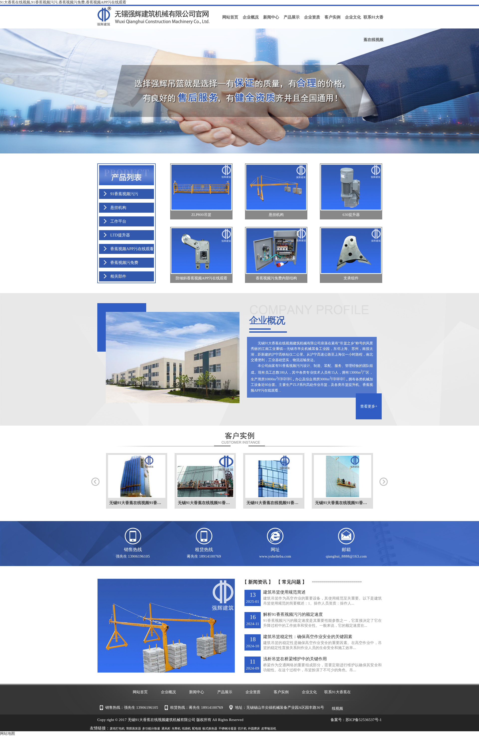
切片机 (242, 728)
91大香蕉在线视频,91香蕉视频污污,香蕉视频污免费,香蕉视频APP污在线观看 (63, 2)
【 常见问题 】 (291, 582)
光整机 (176, 728)
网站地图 (7, 734)
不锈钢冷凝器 (228, 728)
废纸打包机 (117, 728)
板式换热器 (209, 728)
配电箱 (196, 728)
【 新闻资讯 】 (257, 582)
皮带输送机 (268, 728)
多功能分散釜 (151, 728)
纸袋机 (186, 728)
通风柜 (165, 728)
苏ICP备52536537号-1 (364, 720)
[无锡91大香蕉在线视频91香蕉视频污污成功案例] (136, 476)
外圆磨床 (254, 728)
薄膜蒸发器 (133, 728)
